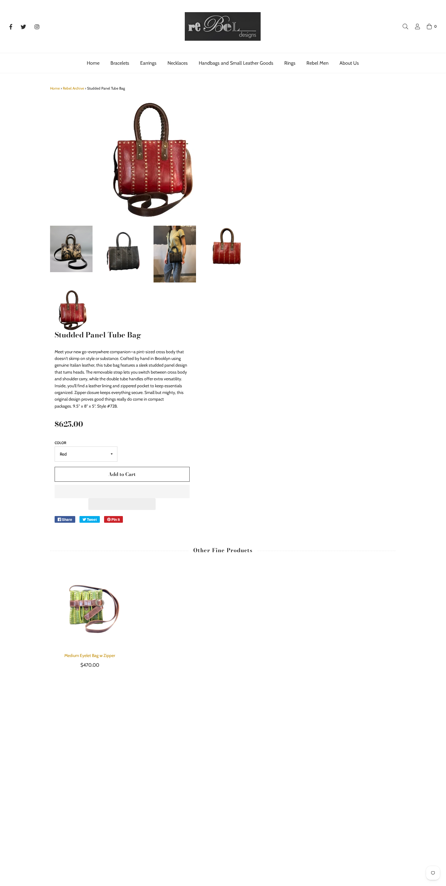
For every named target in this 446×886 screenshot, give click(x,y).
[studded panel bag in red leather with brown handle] (226, 247)
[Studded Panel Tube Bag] (71, 249)
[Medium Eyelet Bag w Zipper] (90, 606)
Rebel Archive (73, 88)
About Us (349, 63)
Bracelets (119, 63)
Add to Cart (122, 474)
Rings (290, 63)
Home (93, 63)
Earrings (148, 63)
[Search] (402, 26)
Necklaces (177, 63)
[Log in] (414, 26)
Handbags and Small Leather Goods (236, 63)
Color (60, 442)
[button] (122, 491)
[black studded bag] (123, 254)
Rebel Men (317, 63)
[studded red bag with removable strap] (71, 310)
